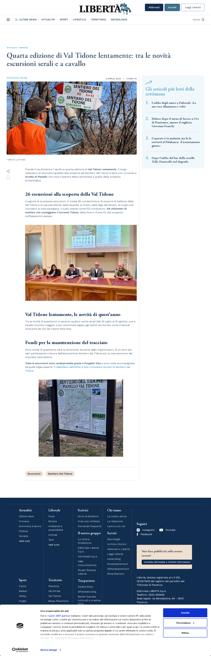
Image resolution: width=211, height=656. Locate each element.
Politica (23, 531)
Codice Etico (85, 586)
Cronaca (23, 48)
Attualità (48, 19)
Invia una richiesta (89, 521)
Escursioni (34, 473)
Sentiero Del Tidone (60, 473)
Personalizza (183, 623)
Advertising (114, 558)
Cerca (196, 19)
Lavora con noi (116, 526)
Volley (22, 596)
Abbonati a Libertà (118, 549)
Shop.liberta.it (115, 573)
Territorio (98, 19)
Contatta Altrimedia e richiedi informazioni (167, 562)
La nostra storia (117, 516)
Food (51, 516)
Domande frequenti (89, 526)
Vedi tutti (24, 541)
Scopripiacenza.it (117, 563)
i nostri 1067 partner (58, 615)
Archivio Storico (117, 544)
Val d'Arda (54, 591)
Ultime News (27, 19)
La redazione (115, 521)
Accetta (185, 612)
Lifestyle (79, 19)
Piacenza (53, 586)
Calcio (22, 586)
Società (23, 536)
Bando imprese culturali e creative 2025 (89, 600)
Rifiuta (185, 633)
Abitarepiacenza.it (118, 568)
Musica (52, 521)
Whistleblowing (87, 591)
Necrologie (119, 19)
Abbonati (154, 7)
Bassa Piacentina (58, 600)
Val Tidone (54, 596)
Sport (64, 19)
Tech (51, 539)
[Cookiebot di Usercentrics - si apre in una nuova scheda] (20, 650)
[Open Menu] (8, 19)
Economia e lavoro (30, 526)
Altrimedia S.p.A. (88, 556)
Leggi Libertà (193, 7)
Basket (23, 591)
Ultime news (26, 516)
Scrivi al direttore (88, 516)
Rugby (22, 600)
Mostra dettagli (48, 650)
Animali (52, 534)
